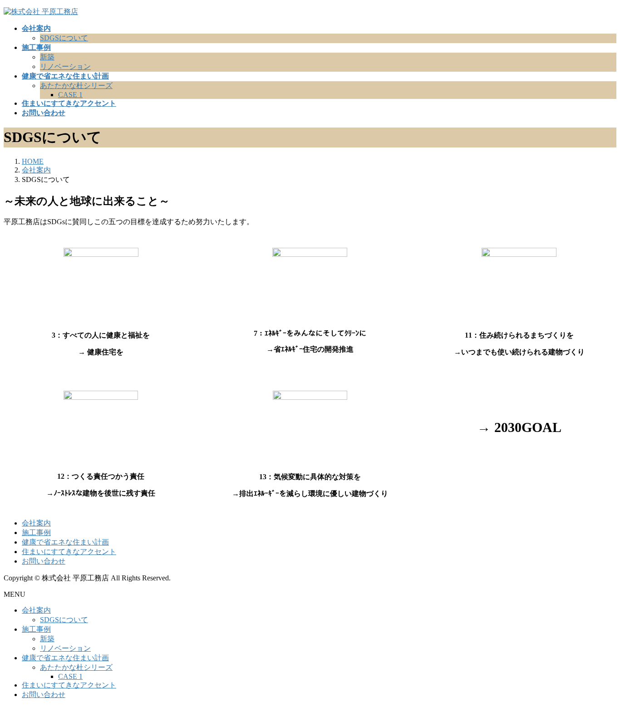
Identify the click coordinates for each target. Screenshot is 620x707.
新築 (47, 57)
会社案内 (36, 523)
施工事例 (36, 532)
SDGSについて (64, 38)
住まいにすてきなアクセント (69, 551)
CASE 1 (70, 94)
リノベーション (65, 66)
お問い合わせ (43, 561)
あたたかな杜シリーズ (76, 85)
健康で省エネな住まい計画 (65, 542)
